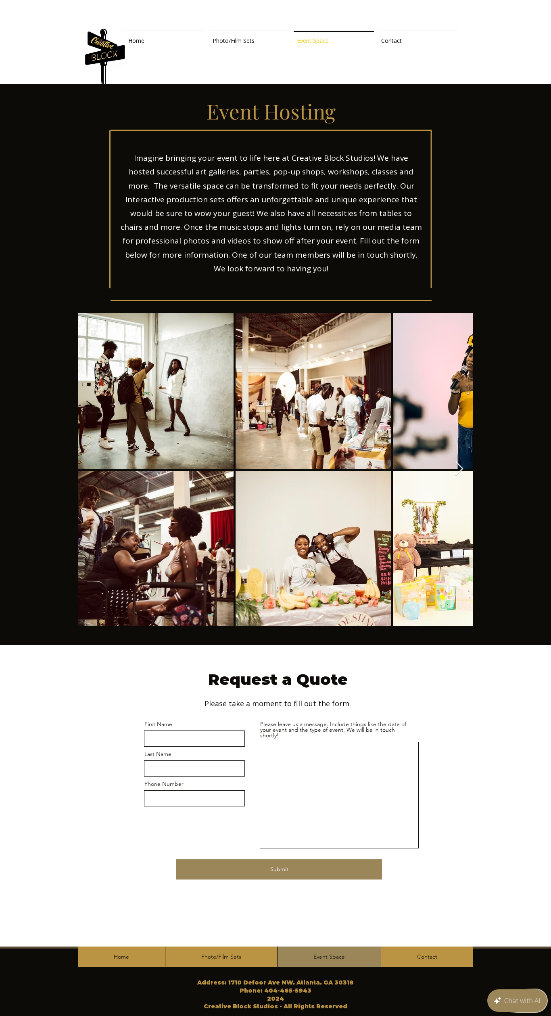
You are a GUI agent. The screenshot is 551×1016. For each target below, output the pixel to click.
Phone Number (164, 784)
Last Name (157, 754)
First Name (158, 724)
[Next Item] (459, 469)
